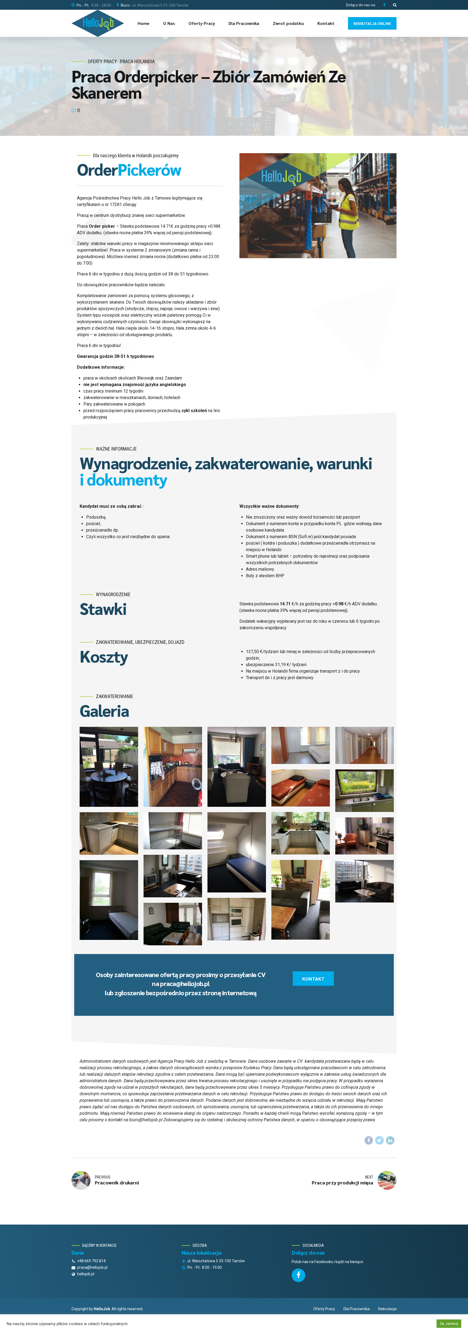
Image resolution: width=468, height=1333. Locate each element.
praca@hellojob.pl (184, 983)
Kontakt (325, 23)
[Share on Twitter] (379, 1140)
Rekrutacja (387, 1309)
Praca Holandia (137, 61)
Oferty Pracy (201, 23)
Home (144, 23)
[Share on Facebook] (369, 1140)
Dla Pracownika (244, 23)
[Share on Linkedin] (390, 1140)
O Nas (169, 23)
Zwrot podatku (288, 23)
